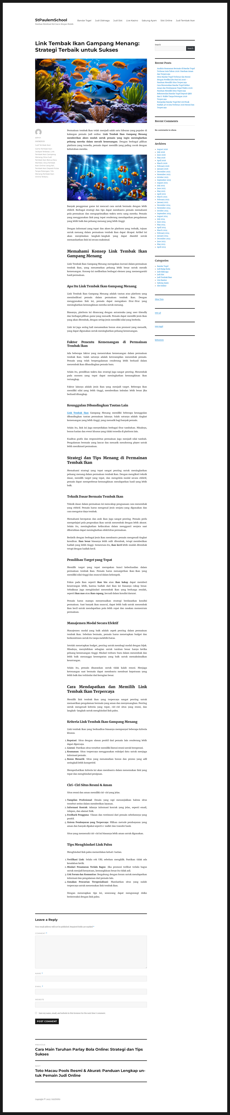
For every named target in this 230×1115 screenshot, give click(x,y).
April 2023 (161, 247)
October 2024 (162, 211)
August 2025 (162, 183)
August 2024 (162, 216)
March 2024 (162, 230)
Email (39, 986)
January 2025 (162, 202)
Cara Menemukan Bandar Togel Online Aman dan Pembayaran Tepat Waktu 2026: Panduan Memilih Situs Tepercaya (175, 88)
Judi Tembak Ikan (185, 20)
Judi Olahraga (102, 20)
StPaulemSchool (51, 20)
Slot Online (166, 20)
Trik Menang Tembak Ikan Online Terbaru (44, 174)
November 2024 (164, 208)
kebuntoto (159, 340)
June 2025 (161, 188)
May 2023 (161, 244)
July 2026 (161, 152)
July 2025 (161, 186)
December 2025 (163, 172)
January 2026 (162, 169)
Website (39, 999)
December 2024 (163, 205)
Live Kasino (132, 20)
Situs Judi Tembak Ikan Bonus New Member (46, 160)
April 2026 (161, 160)
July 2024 (161, 219)
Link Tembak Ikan (78, 412)
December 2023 (163, 239)
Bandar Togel (84, 20)
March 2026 (162, 163)
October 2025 (162, 177)
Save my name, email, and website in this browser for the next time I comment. (72, 1013)
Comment (41, 933)
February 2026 (163, 166)
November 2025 (164, 174)
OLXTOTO (56, 1099)
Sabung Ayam (149, 20)
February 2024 (163, 233)
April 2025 (161, 194)
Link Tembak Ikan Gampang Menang (45, 154)
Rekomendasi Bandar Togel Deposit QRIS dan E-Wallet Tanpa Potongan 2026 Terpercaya (174, 96)
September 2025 (164, 180)
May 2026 (161, 158)
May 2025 (161, 191)
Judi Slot (117, 20)
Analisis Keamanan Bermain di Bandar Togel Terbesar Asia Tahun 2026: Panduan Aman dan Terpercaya (176, 71)
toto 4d (158, 313)
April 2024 (161, 227)
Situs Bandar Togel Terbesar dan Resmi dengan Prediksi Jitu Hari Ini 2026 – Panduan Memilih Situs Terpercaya (173, 80)
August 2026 (162, 149)
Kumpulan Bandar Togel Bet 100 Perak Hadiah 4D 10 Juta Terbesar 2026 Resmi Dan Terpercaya (175, 105)
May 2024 (161, 225)
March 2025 (162, 197)
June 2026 (161, 155)
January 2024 (162, 236)
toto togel (159, 326)
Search (158, 45)
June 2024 (161, 222)
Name (39, 973)
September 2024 (164, 213)
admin (38, 138)
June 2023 (161, 241)
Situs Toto (159, 299)
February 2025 (163, 199)
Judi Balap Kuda (163, 269)
